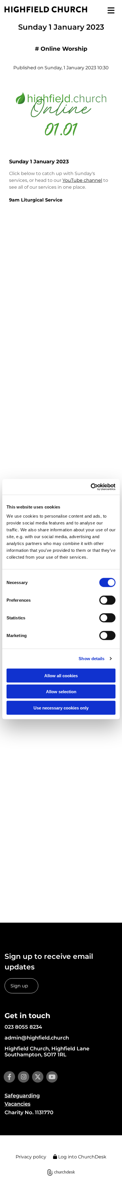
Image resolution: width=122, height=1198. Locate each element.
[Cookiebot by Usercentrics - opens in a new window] (90, 487)
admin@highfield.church (37, 1038)
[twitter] (37, 1077)
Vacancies (17, 1104)
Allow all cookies (61, 675)
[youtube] (52, 1077)
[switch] (107, 600)
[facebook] (9, 1077)
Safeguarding (22, 1096)
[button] (107, 11)
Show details (91, 658)
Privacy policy (31, 1157)
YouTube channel (82, 180)
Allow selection (61, 691)
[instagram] (23, 1077)
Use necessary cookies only (61, 707)
